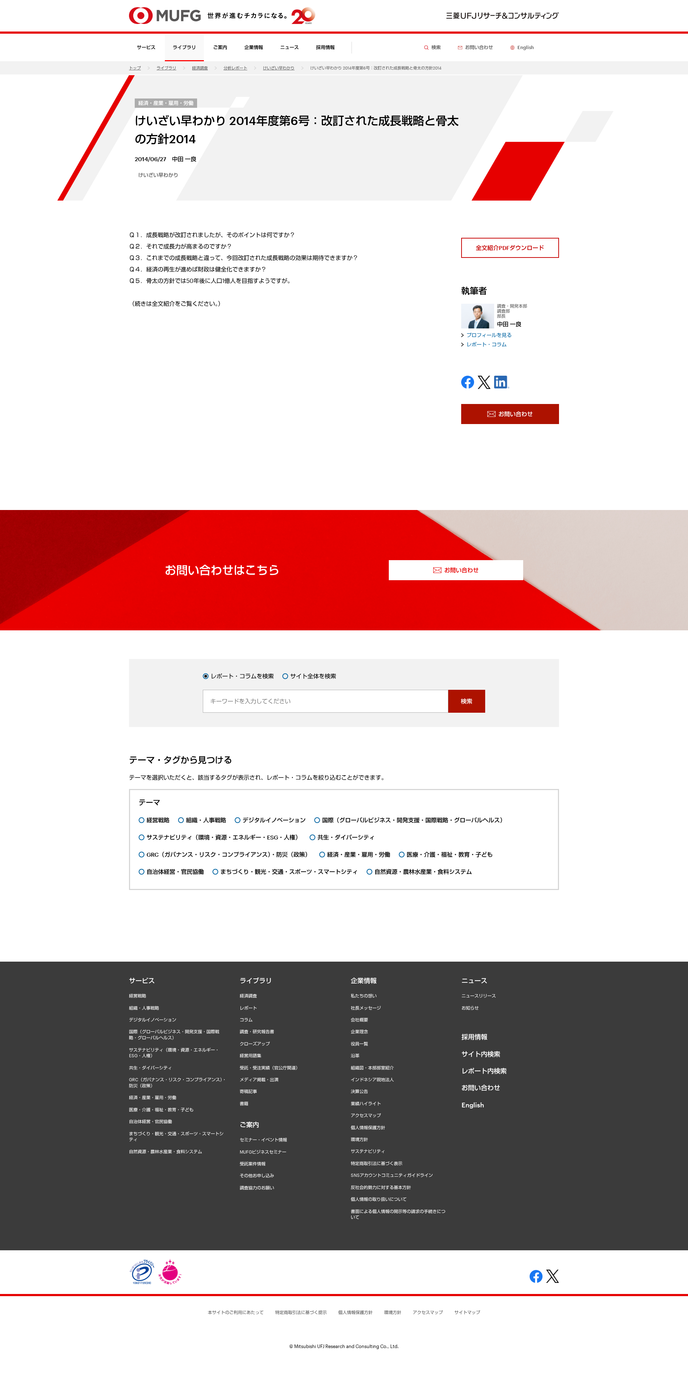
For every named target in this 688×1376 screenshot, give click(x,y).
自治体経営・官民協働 (150, 1121)
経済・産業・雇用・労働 (166, 103)
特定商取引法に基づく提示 (301, 1312)
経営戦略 (137, 995)
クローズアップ (255, 1043)
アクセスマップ (366, 1115)
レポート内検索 (484, 1071)
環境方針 (359, 1139)
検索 (466, 701)
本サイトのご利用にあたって (236, 1312)
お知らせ (470, 1007)
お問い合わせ (481, 1088)
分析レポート (235, 68)
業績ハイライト (366, 1103)
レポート (248, 1007)
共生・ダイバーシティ (150, 1067)
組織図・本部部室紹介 (372, 1067)
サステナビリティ (368, 1151)
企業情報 (364, 981)
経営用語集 (250, 1055)
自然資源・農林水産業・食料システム (165, 1151)
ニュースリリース (479, 995)
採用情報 (325, 47)
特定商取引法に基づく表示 (376, 1163)
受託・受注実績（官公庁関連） (270, 1067)
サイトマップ (467, 1312)
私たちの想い (364, 995)
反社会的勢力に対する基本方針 (381, 1187)
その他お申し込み (257, 1175)
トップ (135, 68)
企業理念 (359, 1031)
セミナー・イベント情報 (263, 1139)
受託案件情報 (253, 1163)
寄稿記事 (248, 1091)
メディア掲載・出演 (259, 1079)
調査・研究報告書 (257, 1031)
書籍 (244, 1103)
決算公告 (359, 1091)
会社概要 (359, 1019)
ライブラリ (166, 68)
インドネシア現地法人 (372, 1079)
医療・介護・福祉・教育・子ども (161, 1109)
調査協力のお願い (257, 1187)
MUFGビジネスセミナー (263, 1151)
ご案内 (249, 1125)
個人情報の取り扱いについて (379, 1199)
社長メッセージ (366, 1007)
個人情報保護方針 (368, 1127)
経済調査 (200, 68)
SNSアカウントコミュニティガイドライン (392, 1175)
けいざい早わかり (279, 68)
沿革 (355, 1055)
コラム (246, 1019)
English (473, 1105)
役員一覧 (359, 1043)
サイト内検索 (481, 1054)
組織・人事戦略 (144, 1007)
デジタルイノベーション (152, 1019)
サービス (142, 981)
